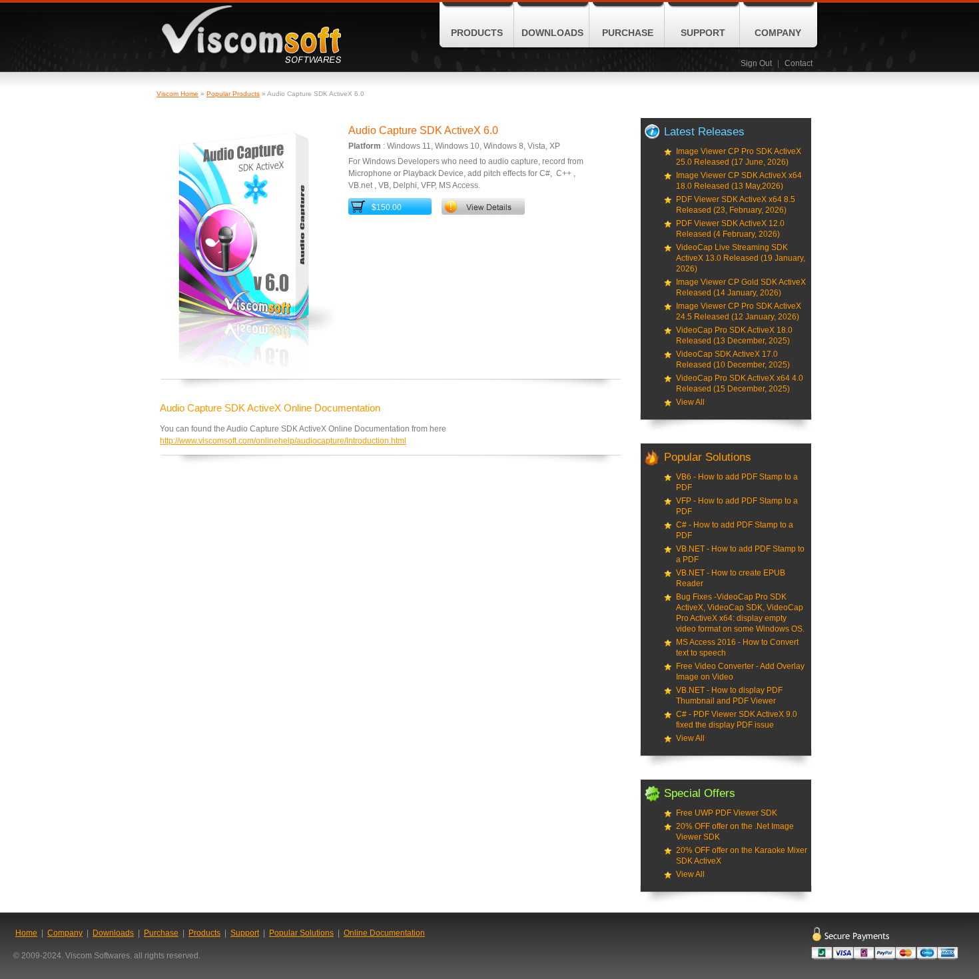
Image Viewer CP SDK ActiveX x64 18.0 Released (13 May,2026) (739, 181)
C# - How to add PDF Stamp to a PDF (734, 530)
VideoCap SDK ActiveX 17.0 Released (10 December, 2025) (733, 359)
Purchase (627, 32)
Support (703, 32)
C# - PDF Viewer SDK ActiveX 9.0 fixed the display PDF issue (736, 720)
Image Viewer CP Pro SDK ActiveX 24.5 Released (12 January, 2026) (738, 311)
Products (477, 32)
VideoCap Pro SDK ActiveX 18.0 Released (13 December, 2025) (734, 335)
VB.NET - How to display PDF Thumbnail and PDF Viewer (729, 696)
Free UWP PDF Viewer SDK (726, 813)
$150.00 (387, 207)
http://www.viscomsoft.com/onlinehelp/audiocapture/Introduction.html (283, 440)
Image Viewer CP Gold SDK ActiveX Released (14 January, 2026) (741, 287)
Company (778, 32)
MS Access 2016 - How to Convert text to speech (737, 648)
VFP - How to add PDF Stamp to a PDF (737, 506)
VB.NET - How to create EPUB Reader (730, 578)
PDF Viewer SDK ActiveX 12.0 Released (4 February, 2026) (730, 229)
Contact (799, 63)
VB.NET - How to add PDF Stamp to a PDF (740, 554)
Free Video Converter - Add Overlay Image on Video (740, 672)
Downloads (552, 32)
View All (690, 402)
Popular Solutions (301, 933)
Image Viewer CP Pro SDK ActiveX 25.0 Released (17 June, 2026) (738, 157)
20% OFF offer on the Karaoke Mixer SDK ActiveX (741, 856)
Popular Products (233, 93)
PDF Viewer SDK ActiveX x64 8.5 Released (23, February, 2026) (735, 205)
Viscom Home (177, 93)
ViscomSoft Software (251, 34)
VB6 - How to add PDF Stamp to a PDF (737, 482)
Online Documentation (384, 933)
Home (26, 933)
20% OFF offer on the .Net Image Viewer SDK (735, 832)
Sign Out (756, 63)
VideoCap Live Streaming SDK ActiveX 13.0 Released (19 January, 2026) (740, 258)
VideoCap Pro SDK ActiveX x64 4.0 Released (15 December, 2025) (739, 383)
